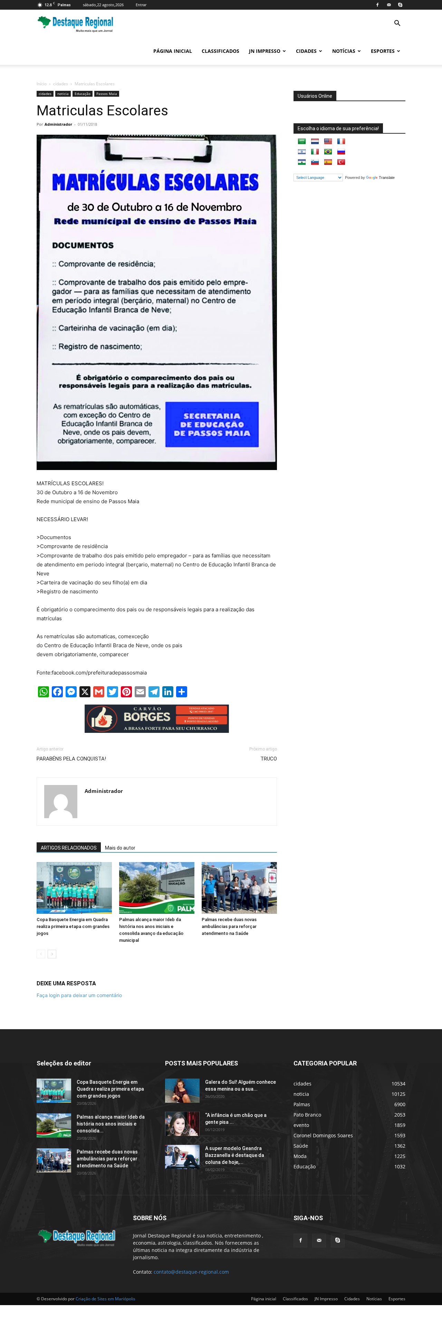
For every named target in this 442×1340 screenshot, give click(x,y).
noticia (63, 93)
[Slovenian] (315, 162)
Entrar (141, 4)
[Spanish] (328, 162)
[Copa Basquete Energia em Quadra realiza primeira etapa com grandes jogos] (74, 888)
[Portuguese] (328, 152)
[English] (328, 141)
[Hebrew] (302, 152)
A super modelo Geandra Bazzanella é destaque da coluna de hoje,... (234, 1155)
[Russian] (341, 152)
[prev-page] (41, 954)
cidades (60, 84)
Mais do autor (120, 848)
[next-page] (52, 954)
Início (42, 84)
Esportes (383, 51)
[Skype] (400, 5)
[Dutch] (315, 141)
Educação (82, 93)
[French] (341, 141)
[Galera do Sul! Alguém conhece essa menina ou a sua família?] (182, 1091)
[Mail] (389, 5)
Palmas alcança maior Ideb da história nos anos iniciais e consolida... (111, 1123)
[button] (397, 24)
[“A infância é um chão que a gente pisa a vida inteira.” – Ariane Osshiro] (182, 1124)
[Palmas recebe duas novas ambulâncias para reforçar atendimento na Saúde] (239, 888)
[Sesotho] (302, 162)
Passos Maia (106, 93)
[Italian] (315, 152)
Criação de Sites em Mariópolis (105, 1299)
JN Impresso (264, 51)
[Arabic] (302, 141)
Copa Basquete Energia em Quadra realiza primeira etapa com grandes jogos (73, 926)
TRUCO (268, 759)
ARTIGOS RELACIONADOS (69, 848)
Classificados (220, 51)
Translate (387, 177)
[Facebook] (377, 5)
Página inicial (172, 51)
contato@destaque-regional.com (191, 1272)
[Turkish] (341, 162)
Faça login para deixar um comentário (79, 995)
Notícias (343, 51)
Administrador (58, 124)
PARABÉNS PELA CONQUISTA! (71, 759)
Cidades (306, 51)
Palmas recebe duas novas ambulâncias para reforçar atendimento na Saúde (229, 926)
